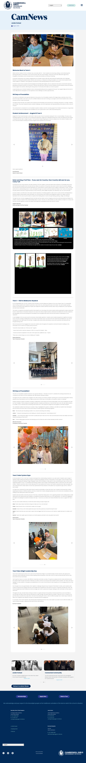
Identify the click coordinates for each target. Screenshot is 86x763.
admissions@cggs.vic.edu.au (55, 734)
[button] (14, 144)
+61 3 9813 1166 (14, 715)
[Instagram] (4, 753)
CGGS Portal (14, 726)
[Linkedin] (13, 753)
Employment (14, 728)
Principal (48, 673)
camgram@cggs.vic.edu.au (18, 719)
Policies (13, 731)
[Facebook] (8, 753)
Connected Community (20, 673)
